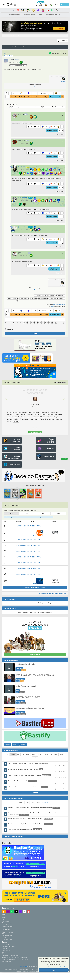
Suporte (4, 948)
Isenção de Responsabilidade (10, 956)
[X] (24, 911)
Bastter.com (23, 967)
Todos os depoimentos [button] (35, 432)
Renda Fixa (5, 925)
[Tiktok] (16, 911)
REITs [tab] (61, 754)
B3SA (35, 583)
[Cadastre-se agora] (35, 27)
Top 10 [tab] (40, 754)
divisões (64, 459)
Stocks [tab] (56, 754)
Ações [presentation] (11, 513)
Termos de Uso (6, 961)
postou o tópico (33, 807)
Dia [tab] (7, 754)
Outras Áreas (46, 802)
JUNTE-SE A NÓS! (35, 654)
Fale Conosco (6, 950)
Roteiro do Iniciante (7, 932)
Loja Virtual (5, 945)
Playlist (24, 744)
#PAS (3, 934)
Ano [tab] (23, 754)
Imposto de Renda (7, 926)
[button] (4, 4)
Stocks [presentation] (42, 513)
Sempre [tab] (33, 754)
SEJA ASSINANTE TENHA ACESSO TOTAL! (28, 526)
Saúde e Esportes (7, 936)
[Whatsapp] (12, 911)
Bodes (16, 744)
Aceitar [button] (54, 970)
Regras (4, 954)
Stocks (4, 919)
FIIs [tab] (51, 754)
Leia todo (16, 421)
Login (57, 5)
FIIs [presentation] (27, 513)
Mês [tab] (18, 754)
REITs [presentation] (58, 513)
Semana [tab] (13, 754)
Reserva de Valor (7, 923)
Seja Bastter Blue (7, 939)
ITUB (35, 535)
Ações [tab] (46, 754)
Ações (4, 917)
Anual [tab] (27, 754)
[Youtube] (28, 911)
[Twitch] (20, 911)
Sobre (4, 952)
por (37, 764)
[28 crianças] (40, 5)
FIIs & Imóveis (6, 921)
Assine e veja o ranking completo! (35, 587)
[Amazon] (4, 911)
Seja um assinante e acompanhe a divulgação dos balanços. (35, 603)
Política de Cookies (63, 967)
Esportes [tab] (35, 758)
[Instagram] (8, 911)
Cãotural (4, 937)
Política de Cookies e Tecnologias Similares (14, 957)
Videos (8, 744)
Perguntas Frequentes (8, 946)
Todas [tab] (20, 802)
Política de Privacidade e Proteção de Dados (15, 959)
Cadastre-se (64, 5)
